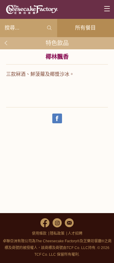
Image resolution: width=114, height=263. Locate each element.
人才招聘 (75, 233)
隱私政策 (57, 233)
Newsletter (69, 222)
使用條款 (39, 233)
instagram (57, 222)
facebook (45, 222)
